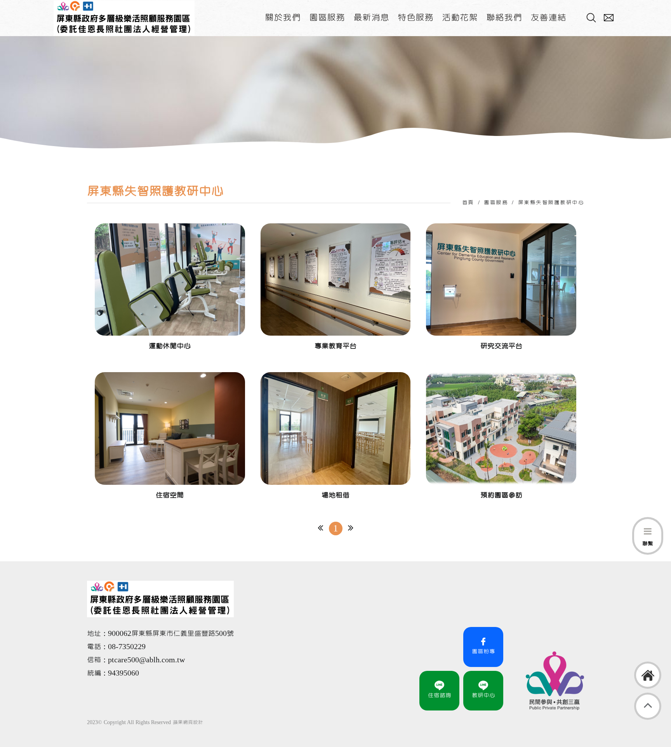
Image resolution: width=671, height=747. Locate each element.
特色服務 (415, 18)
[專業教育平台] (336, 288)
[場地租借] (336, 437)
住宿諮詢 (439, 695)
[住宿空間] (170, 437)
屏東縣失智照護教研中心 (551, 202)
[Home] (647, 675)
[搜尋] (591, 18)
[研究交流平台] (501, 288)
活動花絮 (460, 18)
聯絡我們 (504, 18)
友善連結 (548, 18)
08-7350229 (128, 647)
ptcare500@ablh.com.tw (146, 660)
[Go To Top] (647, 706)
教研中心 (483, 695)
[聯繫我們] (608, 18)
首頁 (468, 202)
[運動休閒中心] (170, 288)
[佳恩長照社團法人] (124, 18)
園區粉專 (483, 651)
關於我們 (283, 18)
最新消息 (371, 18)
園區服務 (327, 18)
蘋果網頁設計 (188, 722)
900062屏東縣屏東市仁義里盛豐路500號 (171, 633)
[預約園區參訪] (501, 437)
